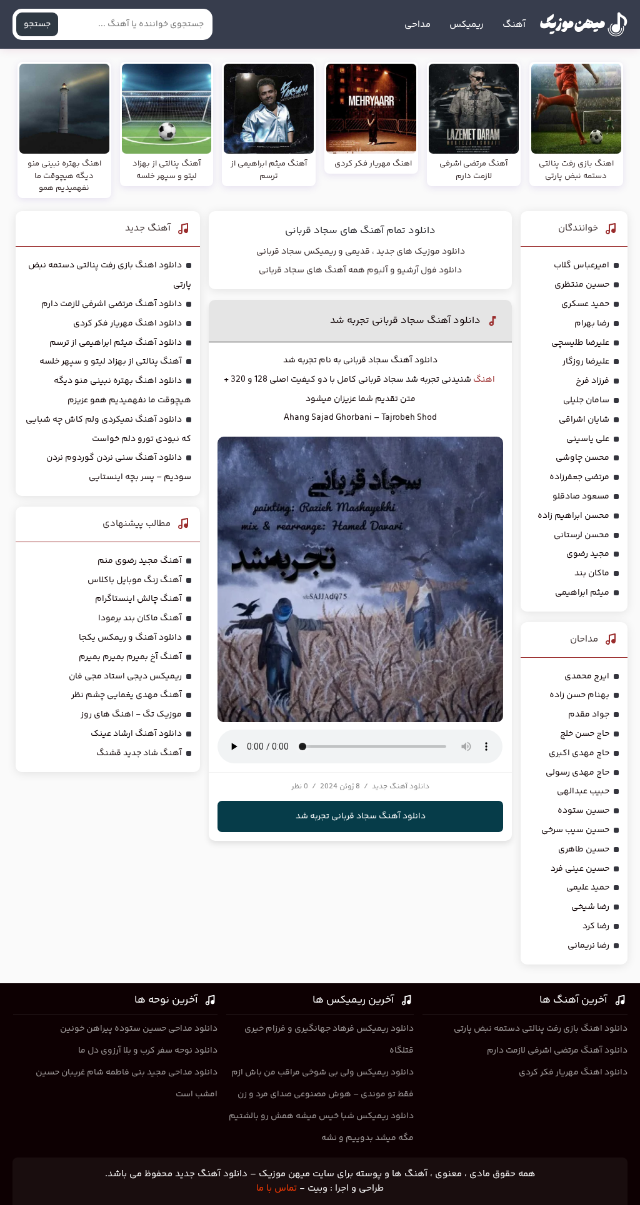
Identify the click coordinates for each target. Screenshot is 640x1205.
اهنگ (484, 380)
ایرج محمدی (586, 676)
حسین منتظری (581, 285)
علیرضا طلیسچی (580, 343)
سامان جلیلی (586, 400)
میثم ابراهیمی (582, 593)
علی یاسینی (587, 439)
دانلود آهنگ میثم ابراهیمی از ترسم (115, 343)
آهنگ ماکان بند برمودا (140, 618)
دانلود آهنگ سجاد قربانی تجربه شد (405, 321)
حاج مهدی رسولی (577, 773)
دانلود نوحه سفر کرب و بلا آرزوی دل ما (148, 1051)
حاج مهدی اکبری (579, 753)
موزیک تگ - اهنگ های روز (131, 715)
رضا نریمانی (588, 946)
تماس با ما (276, 1188)
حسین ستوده (583, 811)
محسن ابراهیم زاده (573, 516)
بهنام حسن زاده (579, 695)
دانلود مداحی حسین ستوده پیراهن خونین (139, 1029)
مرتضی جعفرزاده (579, 477)
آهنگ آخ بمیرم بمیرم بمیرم (130, 657)
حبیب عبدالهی (583, 791)
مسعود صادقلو (580, 496)
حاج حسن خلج (584, 734)
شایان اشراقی (584, 420)
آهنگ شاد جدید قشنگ (139, 753)
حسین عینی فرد (580, 869)
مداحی (417, 24)
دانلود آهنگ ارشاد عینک (136, 734)
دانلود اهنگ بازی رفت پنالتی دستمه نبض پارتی (541, 1029)
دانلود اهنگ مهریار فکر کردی (127, 323)
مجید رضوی (587, 554)
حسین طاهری (583, 849)
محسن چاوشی (582, 458)
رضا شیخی (590, 907)
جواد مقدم (588, 715)
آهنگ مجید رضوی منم (140, 561)
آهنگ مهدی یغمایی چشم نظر (126, 695)
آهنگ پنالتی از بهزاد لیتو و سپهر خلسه (110, 362)
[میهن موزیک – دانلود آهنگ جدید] (583, 24)
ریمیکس (466, 24)
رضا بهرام (591, 323)
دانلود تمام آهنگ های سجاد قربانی (360, 231)
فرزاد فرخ (592, 381)
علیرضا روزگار (585, 362)
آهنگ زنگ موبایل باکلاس (135, 580)
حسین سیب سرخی (575, 830)
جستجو (37, 24)
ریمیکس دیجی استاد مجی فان (125, 676)
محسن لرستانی (581, 535)
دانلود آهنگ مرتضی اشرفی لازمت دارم (111, 304)
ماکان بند (591, 573)
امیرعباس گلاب (581, 265)
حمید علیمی (587, 888)
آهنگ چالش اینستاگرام (138, 599)
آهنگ (514, 24)
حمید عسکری (585, 304)
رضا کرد (595, 926)
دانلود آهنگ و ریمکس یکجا (130, 638)
